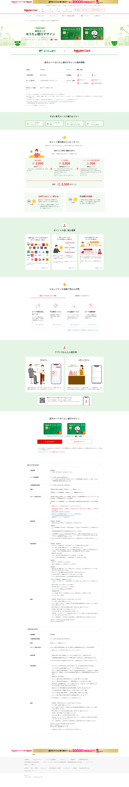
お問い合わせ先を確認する (56, 621)
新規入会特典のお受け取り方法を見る (61, 511)
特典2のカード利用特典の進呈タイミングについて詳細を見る (66, 513)
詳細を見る (61, 94)
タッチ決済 (41, 39)
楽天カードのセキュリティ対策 (48, 295)
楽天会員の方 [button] (51, 441)
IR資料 (36, 768)
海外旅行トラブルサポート (82, 295)
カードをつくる (34, 20)
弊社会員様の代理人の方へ (84, 768)
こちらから (69, 397)
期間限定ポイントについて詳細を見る (61, 517)
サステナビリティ (66, 768)
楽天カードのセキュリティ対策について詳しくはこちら (83, 330)
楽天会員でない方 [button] (79, 441)
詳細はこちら (32, 97)
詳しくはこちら (57, 173)
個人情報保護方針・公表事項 (55, 768)
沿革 (31, 768)
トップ (26, 20)
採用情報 (75, 768)
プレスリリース (43, 768)
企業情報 (26, 768)
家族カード (97, 80)
